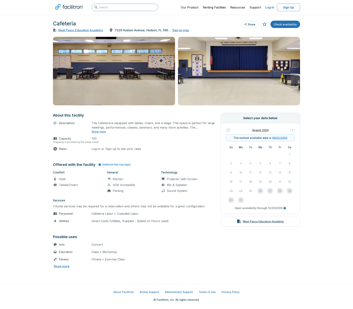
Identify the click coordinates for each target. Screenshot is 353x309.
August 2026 (260, 130)
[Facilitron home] (69, 11)
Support (255, 7)
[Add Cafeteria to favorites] (264, 24)
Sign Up (288, 7)
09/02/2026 (279, 137)
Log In (269, 7)
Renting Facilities (214, 7)
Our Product (189, 7)
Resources (237, 7)
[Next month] (292, 130)
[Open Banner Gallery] (114, 71)
